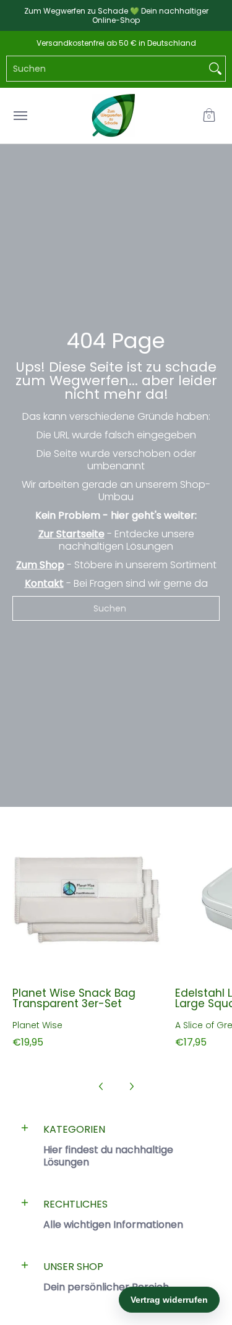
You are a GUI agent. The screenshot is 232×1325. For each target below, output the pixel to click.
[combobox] (106, 68)
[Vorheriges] (101, 1086)
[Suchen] (215, 68)
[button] (209, 115)
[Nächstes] (131, 1086)
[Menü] (19, 115)
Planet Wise (37, 1025)
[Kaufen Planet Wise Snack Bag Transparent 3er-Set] (87, 900)
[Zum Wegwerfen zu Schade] (113, 115)
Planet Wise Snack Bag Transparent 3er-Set (73, 998)
